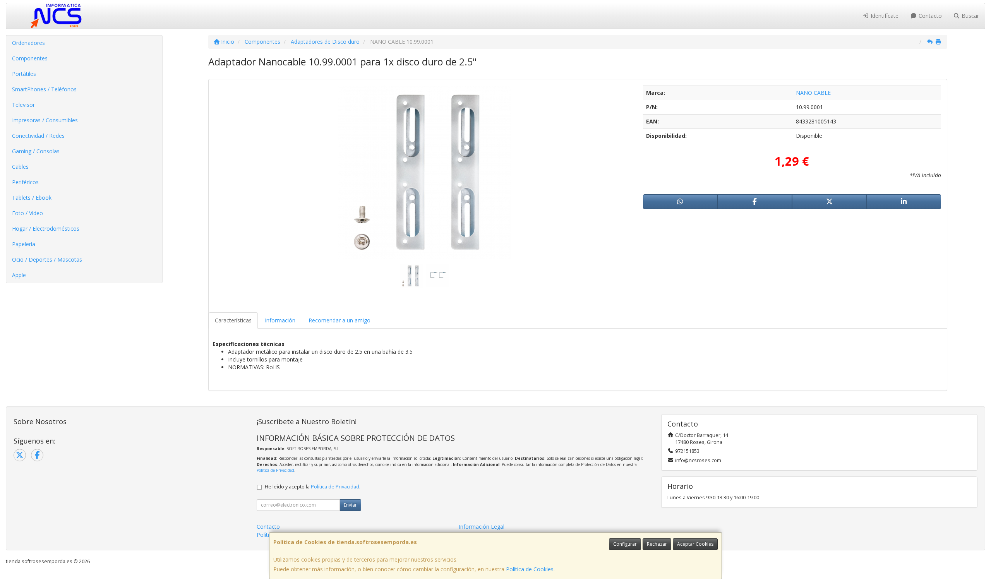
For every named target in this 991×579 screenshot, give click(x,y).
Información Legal (481, 526)
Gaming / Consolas (36, 151)
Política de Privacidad (275, 470)
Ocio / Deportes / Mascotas (47, 259)
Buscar (969, 15)
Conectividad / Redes (38, 135)
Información (280, 320)
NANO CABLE (813, 92)
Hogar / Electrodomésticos (45, 228)
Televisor (23, 104)
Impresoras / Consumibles (45, 120)
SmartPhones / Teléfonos (44, 89)
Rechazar (657, 544)
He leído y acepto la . (312, 486)
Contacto (929, 15)
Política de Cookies (530, 569)
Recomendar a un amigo (339, 320)
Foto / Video (27, 213)
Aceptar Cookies (695, 544)
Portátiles (24, 73)
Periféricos (25, 182)
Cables (20, 166)
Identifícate (883, 15)
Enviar (350, 505)
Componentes (30, 58)
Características (233, 320)
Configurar (625, 544)
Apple (19, 275)
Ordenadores (28, 42)
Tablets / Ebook (31, 197)
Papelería (23, 244)
